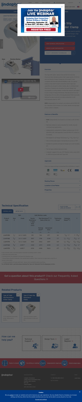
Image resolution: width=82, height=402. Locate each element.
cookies (11, 395)
